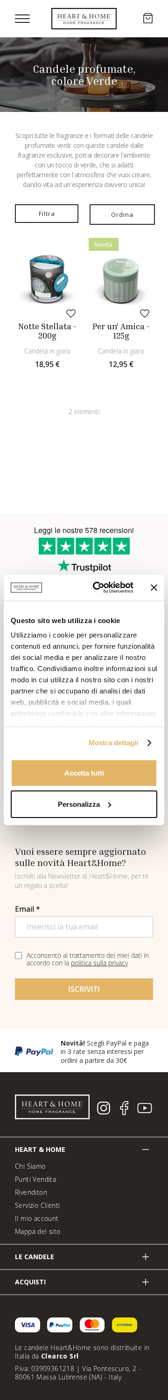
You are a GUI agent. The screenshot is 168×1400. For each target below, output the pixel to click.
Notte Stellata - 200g (47, 331)
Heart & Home (40, 1149)
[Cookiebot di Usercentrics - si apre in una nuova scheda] (98, 588)
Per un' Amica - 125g (121, 331)
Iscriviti (83, 989)
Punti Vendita (35, 1179)
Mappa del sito (38, 1231)
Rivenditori (31, 1192)
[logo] (84, 18)
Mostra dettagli (114, 743)
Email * (27, 909)
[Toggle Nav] (22, 18)
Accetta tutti (84, 772)
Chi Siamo (30, 1166)
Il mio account (37, 1218)
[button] (70, 313)
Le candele (34, 1256)
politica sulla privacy (99, 962)
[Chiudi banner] (154, 587)
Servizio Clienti (37, 1205)
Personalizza (79, 804)
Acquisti (30, 1281)
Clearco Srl (59, 1355)
